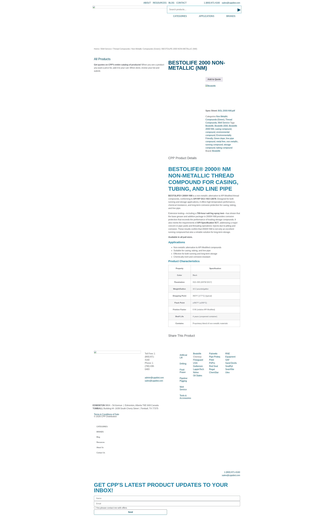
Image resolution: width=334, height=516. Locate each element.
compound (210, 132)
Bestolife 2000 (221, 126)
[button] (169, 344)
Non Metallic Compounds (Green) (146, 49)
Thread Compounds (121, 49)
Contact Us (101, 453)
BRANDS (230, 16)
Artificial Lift (183, 356)
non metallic (232, 141)
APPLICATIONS (206, 16)
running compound (214, 145)
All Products (102, 59)
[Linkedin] (104, 383)
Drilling (183, 364)
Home (96, 49)
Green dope (219, 138)
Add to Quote (214, 79)
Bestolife (209, 126)
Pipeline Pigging (183, 379)
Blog (98, 437)
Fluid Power (183, 371)
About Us (100, 447)
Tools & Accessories (185, 396)
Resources (101, 442)
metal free (220, 141)
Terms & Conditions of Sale (107, 414)
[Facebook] (97, 383)
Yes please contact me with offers (111, 508)
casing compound (223, 129)
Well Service (106, 49)
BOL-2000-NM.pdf (226, 111)
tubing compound (224, 148)
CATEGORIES (180, 16)
